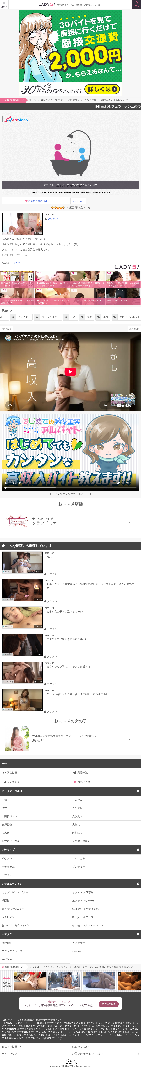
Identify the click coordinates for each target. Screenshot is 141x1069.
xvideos (76, 951)
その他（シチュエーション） (89, 925)
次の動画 (133, 329)
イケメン (7, 858)
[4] (60, 207)
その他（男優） (81, 841)
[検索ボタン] (136, 4)
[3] (58, 207)
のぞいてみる (108, 1004)
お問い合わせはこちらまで (87, 1053)
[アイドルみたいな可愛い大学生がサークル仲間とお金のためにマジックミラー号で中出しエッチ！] (64, 981)
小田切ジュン (9, 816)
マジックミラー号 (12, 951)
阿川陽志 (77, 832)
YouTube (7, 959)
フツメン (7, 874)
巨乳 (57, 317)
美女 (73, 317)
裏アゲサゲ (78, 942)
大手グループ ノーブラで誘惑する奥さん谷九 (71, 185)
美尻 (89, 317)
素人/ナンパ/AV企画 (13, 908)
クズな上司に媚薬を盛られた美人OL (68, 639)
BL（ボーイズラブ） (84, 917)
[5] (63, 207)
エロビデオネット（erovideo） (121, 317)
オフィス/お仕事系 (83, 892)
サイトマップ (9, 1053)
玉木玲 (5, 832)
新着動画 (12, 772)
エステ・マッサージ (83, 900)
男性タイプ (8, 849)
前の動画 (7, 329)
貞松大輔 (77, 807)
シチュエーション (12, 883)
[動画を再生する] (22, 224)
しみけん (77, 799)
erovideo (6, 942)
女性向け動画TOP (12, 1046)
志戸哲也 (7, 824)
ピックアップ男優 (12, 791)
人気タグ (7, 934)
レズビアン (8, 917)
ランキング (13, 781)
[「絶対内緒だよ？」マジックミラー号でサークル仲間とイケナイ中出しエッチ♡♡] (99, 981)
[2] (55, 207)
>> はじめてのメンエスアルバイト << (70, 493)
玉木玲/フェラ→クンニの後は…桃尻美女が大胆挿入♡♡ (32, 1020)
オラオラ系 (8, 866)
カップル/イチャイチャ (15, 892)
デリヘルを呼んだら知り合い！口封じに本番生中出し (78, 694)
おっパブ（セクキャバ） (16, 925)
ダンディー (78, 866)
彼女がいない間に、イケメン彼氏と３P (69, 666)
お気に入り (83, 781)
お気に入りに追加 (37, 201)
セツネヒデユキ (11, 841)
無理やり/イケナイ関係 (85, 908)
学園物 (5, 900)
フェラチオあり (35, 317)
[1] (52, 207)
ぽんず (16, 262)
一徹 (4, 799)
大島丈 (76, 824)
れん (49, 556)
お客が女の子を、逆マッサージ (65, 611)
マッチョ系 (78, 858)
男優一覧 (82, 772)
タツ (4, 807)
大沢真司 (77, 816)
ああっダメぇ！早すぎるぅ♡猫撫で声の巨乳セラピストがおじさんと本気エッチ (92, 586)
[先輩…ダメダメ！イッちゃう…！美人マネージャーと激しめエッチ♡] (30, 981)
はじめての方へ (81, 1046)
